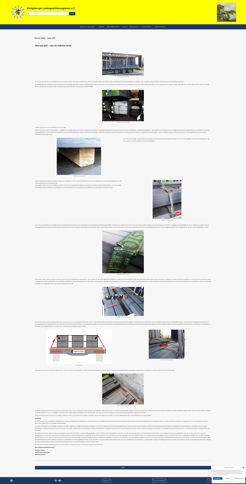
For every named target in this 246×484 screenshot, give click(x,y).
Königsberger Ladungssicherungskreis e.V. (51, 8)
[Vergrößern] (142, 53)
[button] (243, 467)
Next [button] (234, 12)
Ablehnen (228, 478)
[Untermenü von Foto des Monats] (152, 26)
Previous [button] (218, 12)
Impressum (235, 481)
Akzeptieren (217, 478)
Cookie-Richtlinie (222, 481)
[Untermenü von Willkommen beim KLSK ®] (96, 26)
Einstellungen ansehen (238, 478)
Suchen (72, 13)
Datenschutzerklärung (229, 481)
